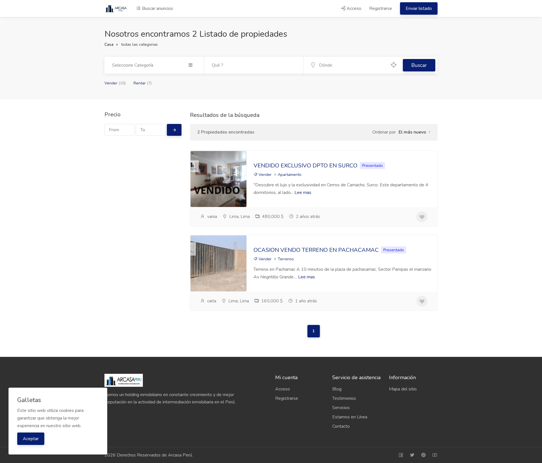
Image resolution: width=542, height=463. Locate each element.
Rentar (143, 83)
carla (211, 301)
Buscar (419, 65)
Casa (108, 44)
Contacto (341, 426)
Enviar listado (419, 8)
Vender (115, 83)
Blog (337, 389)
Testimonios (344, 398)
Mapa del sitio (403, 389)
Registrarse (380, 8)
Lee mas (302, 192)
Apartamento (289, 174)
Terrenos (286, 259)
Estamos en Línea (349, 417)
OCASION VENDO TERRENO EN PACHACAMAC (316, 250)
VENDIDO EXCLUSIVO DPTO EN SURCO (306, 165)
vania (211, 216)
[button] (414, 132)
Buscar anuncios (157, 8)
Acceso (353, 8)
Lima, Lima (239, 216)
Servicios (341, 408)
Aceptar (31, 439)
